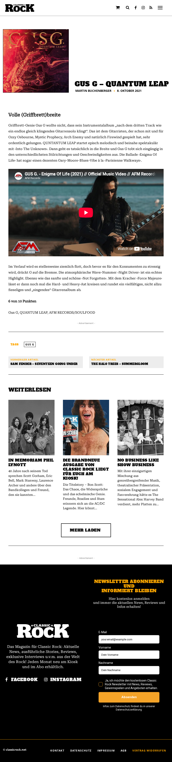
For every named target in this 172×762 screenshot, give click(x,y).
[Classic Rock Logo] (19, 8)
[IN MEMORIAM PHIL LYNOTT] (31, 427)
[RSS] (151, 8)
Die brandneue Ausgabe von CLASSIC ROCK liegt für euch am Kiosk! (86, 469)
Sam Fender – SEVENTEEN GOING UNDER (44, 364)
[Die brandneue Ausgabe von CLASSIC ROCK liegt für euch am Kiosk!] (86, 427)
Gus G (29, 344)
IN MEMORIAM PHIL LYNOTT (31, 462)
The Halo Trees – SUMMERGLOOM (119, 364)
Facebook (24, 680)
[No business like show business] (140, 427)
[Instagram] (143, 8)
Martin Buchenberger (93, 90)
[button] (128, 7)
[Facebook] (135, 8)
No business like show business (138, 462)
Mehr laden (85, 530)
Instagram (66, 680)
